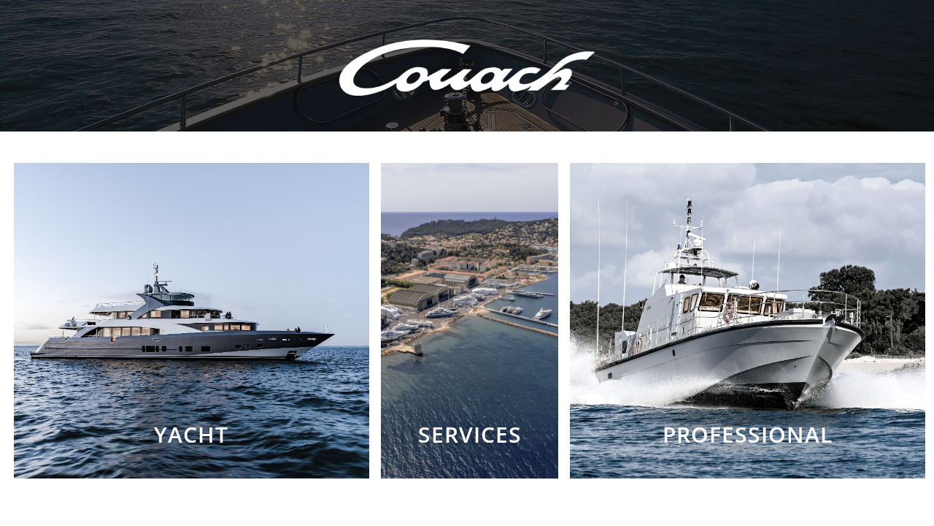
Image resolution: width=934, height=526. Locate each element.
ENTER (191, 434)
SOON (470, 434)
